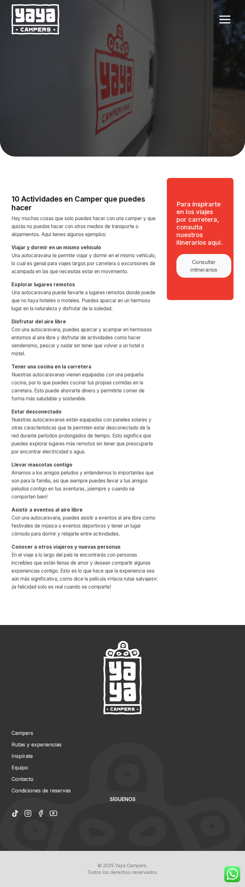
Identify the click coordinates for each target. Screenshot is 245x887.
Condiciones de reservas (41, 790)
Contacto (22, 779)
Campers (22, 733)
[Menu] (225, 19)
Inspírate (22, 756)
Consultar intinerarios (203, 266)
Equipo (19, 767)
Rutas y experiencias (36, 744)
